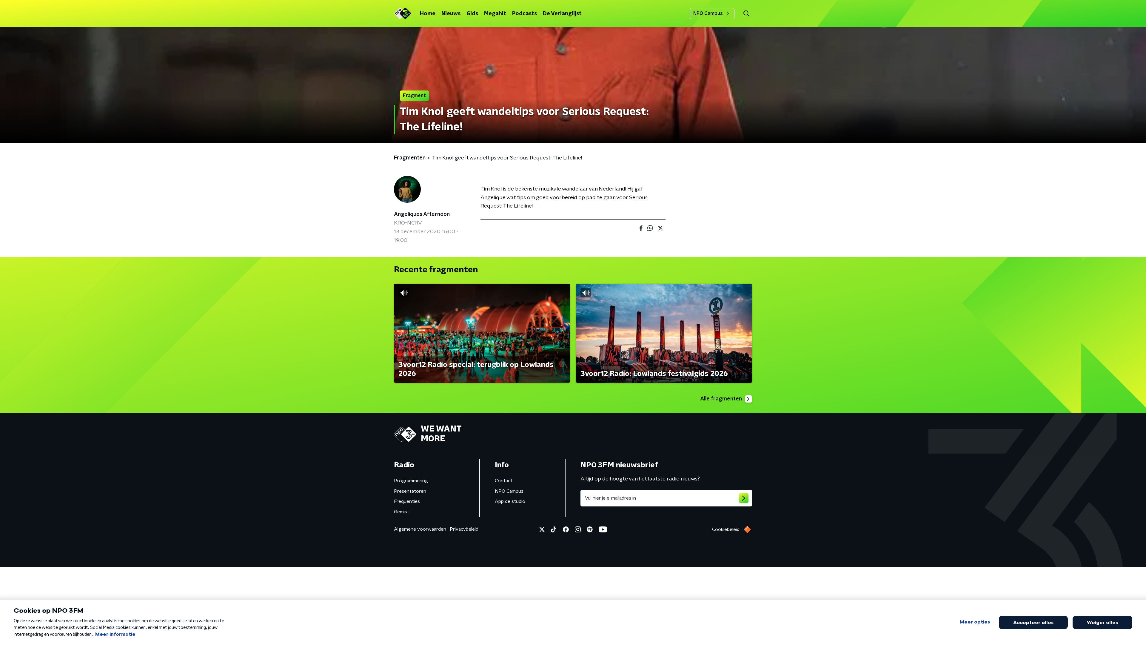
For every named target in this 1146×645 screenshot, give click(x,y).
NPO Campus (708, 13)
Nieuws (450, 13)
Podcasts (524, 13)
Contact (503, 480)
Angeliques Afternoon (422, 214)
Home (427, 13)
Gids (472, 13)
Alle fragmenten (721, 399)
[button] (746, 13)
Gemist (401, 511)
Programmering (411, 480)
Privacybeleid (464, 529)
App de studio (510, 501)
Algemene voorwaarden (420, 529)
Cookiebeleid (726, 529)
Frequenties (407, 501)
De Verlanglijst (562, 13)
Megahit (495, 13)
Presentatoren (410, 491)
